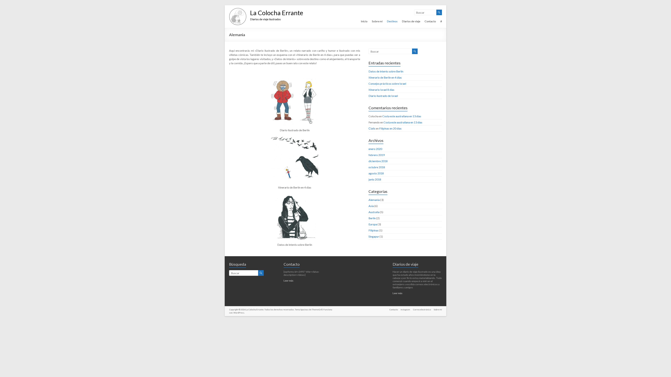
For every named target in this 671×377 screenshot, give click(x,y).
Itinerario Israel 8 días (381, 89)
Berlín (372, 218)
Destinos (392, 21)
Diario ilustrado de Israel (383, 95)
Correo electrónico (422, 309)
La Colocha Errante (276, 13)
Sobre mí (377, 21)
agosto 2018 (376, 173)
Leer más (288, 280)
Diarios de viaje (411, 21)
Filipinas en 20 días (390, 128)
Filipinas (373, 230)
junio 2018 (375, 179)
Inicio (364, 21)
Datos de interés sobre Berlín (386, 71)
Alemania (374, 199)
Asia (371, 206)
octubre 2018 (377, 167)
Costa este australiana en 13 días (401, 116)
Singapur (374, 236)
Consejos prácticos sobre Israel (387, 83)
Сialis (372, 128)
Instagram (405, 309)
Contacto (430, 21)
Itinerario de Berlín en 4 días (385, 77)
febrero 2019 (377, 155)
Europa (373, 224)
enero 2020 (375, 148)
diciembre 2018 (378, 161)
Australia (374, 212)
